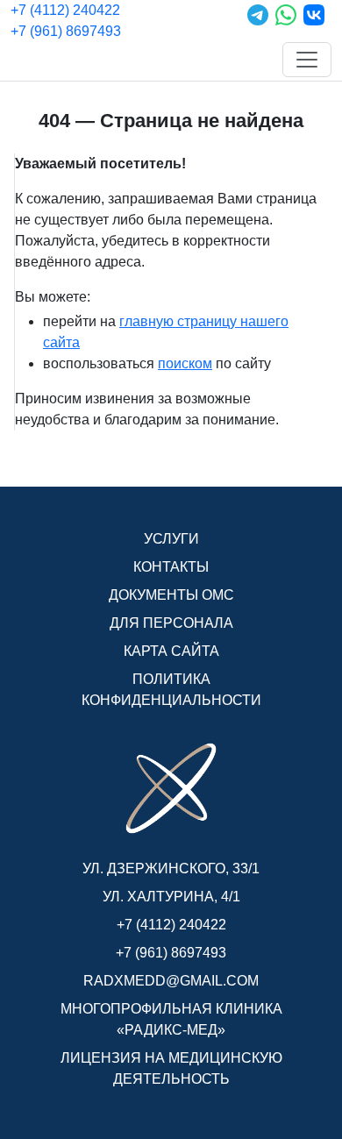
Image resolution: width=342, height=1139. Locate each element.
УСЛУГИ (171, 538)
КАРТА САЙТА (171, 651)
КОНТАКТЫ (171, 566)
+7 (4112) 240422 (65, 10)
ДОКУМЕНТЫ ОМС (171, 594)
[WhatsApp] (285, 21)
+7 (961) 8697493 (66, 31)
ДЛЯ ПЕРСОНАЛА (171, 623)
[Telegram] (257, 21)
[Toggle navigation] (306, 59)
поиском (185, 363)
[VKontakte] (313, 21)
